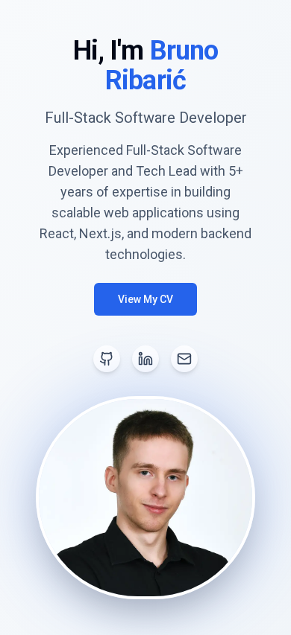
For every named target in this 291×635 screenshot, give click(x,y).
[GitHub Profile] (106, 358)
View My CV (145, 299)
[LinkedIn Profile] (145, 358)
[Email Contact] (184, 358)
